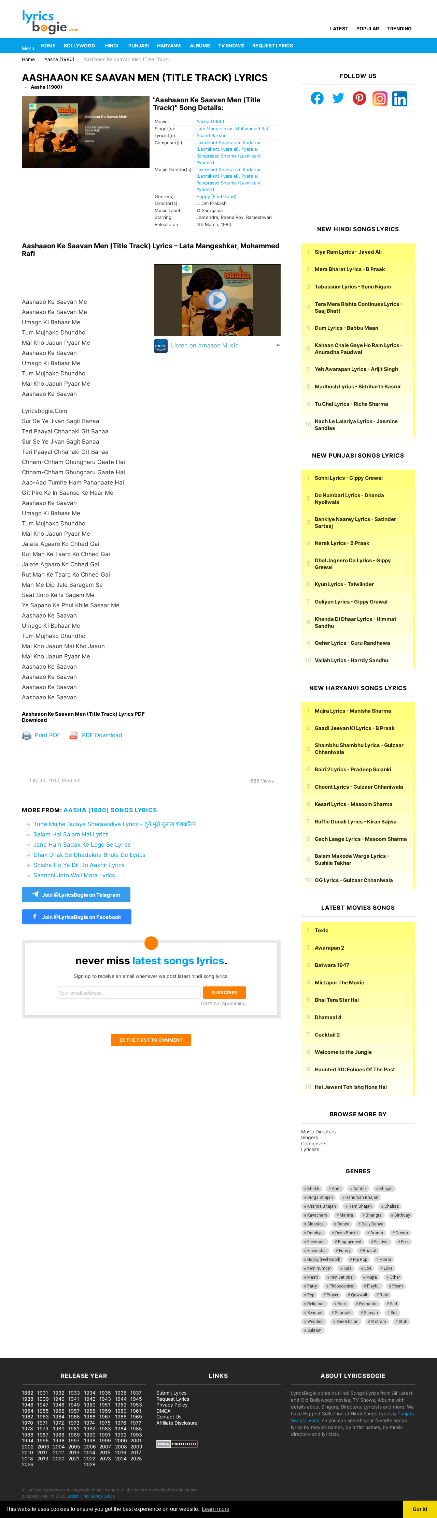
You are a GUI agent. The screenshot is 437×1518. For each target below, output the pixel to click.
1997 (74, 1440)
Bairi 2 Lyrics (353, 769)
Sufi (394, 1312)
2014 (89, 1452)
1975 (105, 1423)
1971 (42, 1423)
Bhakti (313, 1188)
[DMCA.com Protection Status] (177, 1446)
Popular (367, 28)
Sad (393, 1303)
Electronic (316, 1241)
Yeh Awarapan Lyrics (356, 369)
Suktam (314, 1330)
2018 (27, 1458)
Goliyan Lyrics (351, 601)
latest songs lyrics (178, 960)
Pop (310, 1295)
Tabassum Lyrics (353, 286)
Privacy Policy (172, 1405)
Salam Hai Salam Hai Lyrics (71, 834)
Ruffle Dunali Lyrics (356, 821)
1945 (136, 1399)
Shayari (371, 1312)
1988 (59, 1435)
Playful (373, 1286)
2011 (42, 1452)
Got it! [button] (420, 1509)
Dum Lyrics (346, 328)
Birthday (402, 1215)
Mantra (346, 1215)
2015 (105, 1452)
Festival (381, 1241)
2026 (27, 1464)
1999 (105, 1440)
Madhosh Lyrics (358, 386)
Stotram (378, 1321)
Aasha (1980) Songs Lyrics (110, 810)
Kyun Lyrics (344, 584)
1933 (74, 1393)
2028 (90, 1464)
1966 (90, 1416)
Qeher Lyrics (352, 643)
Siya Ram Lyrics (348, 252)
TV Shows (231, 45)
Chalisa (391, 1206)
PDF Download (101, 735)
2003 (43, 1446)
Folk (405, 1241)
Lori (367, 1268)
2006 (90, 1446)
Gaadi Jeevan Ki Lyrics (355, 728)
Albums (200, 45)
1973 (74, 1423)
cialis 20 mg (13, 1354)
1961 (135, 1411)
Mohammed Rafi (252, 128)
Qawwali (359, 1295)
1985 (136, 1428)
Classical (316, 1224)
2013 (74, 1452)
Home (48, 45)
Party (312, 1286)
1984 (121, 1428)
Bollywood (79, 45)
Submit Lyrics (171, 1393)
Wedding (315, 1321)
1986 (27, 1435)
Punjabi (138, 45)
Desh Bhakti (346, 1233)
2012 (58, 1452)
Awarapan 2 (329, 947)
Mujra (371, 1277)
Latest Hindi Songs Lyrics (91, 1496)
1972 (58, 1423)
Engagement (350, 1241)
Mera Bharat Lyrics (350, 269)
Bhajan (386, 1188)
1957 (74, 1411)
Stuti (403, 1321)
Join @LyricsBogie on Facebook (81, 917)
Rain (384, 1295)
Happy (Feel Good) (216, 196)
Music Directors (318, 1131)
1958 (90, 1411)
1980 (59, 1428)
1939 (43, 1399)
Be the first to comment (151, 1040)
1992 (120, 1435)
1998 (90, 1440)
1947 (42, 1405)
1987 (42, 1435)
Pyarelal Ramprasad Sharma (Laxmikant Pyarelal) (228, 155)
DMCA (163, 1411)
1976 (120, 1423)
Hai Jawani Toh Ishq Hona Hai (351, 1087)
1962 (27, 1416)
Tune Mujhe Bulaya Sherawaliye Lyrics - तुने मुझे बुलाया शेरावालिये (114, 824)
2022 (89, 1458)
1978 (27, 1428)
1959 (105, 1411)
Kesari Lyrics (354, 804)
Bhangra (374, 1215)
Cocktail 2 (327, 1034)
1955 (43, 1411)
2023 (105, 1458)
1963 (43, 1416)
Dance (343, 1224)
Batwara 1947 (332, 965)
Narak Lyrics (342, 543)
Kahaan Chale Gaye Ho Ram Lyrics (359, 348)
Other (395, 1277)
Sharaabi (343, 1312)
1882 (27, 1393)
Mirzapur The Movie (339, 982)
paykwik (97, 1354)
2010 (27, 1452)
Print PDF (46, 735)
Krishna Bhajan (321, 1206)
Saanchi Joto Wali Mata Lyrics (74, 875)
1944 (121, 1399)
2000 (121, 1440)
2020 (59, 1458)
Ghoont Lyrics (359, 787)
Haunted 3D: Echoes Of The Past (355, 1069)
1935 (105, 1393)
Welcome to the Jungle (343, 1052)
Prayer (332, 1295)
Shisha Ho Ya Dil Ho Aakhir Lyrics (79, 865)
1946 (27, 1405)
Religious (316, 1303)
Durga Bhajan (320, 1197)
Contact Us (168, 1416)
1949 (74, 1405)
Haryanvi (169, 45)
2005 (74, 1446)
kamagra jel (121, 1354)
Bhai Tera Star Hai (337, 1000)
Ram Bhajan (360, 1206)
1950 (90, 1405)
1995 (43, 1440)
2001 (136, 1440)
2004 (59, 1446)
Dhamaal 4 (328, 1017)
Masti (312, 1277)
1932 (58, 1393)
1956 (59, 1411)
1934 (90, 1393)
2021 (73, 1458)
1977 (135, 1423)
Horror (385, 1259)
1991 (104, 1435)
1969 (136, 1416)
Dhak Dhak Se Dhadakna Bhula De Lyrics (89, 854)
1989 (74, 1435)
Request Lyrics (272, 45)
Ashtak (360, 1188)
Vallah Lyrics (351, 660)
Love (388, 1268)
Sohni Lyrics (349, 478)
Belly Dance (372, 1224)
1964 (59, 1416)
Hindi (111, 45)
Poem (397, 1286)
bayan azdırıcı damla (63, 1354)
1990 (90, 1435)
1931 (42, 1393)
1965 (74, 1416)
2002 (27, 1446)
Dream (402, 1233)
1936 (121, 1393)
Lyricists (310, 1149)
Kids (347, 1268)
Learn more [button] (215, 1509)
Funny (344, 1250)
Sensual (314, 1312)
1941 (73, 1399)
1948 (59, 1405)
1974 (89, 1423)
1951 (104, 1405)
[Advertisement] (358, 166)
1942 (89, 1399)
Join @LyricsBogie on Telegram (81, 895)
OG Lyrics (354, 880)
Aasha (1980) (210, 121)
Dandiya (315, 1233)
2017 (135, 1452)
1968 (121, 1416)
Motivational (342, 1277)
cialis (33, 1354)
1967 (105, 1416)
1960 (121, 1411)
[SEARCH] (411, 46)
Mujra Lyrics (353, 711)
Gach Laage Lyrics (361, 839)
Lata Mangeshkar (214, 128)
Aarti (336, 1188)
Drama (376, 1233)
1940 (59, 1399)
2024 (121, 1458)
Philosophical (341, 1286)
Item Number (319, 1268)
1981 (73, 1428)
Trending (399, 28)
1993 (136, 1435)
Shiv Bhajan (347, 1321)
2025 (136, 1458)
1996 (59, 1440)
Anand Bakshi (210, 135)
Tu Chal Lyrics (351, 404)
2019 (42, 1458)
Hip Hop (360, 1259)
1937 (136, 1393)
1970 (27, 1423)
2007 (105, 1446)
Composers (313, 1143)
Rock (342, 1303)
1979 (42, 1428)
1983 (105, 1428)
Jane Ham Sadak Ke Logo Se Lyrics (82, 844)
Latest (339, 28)
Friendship (316, 1250)
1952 (120, 1405)
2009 (136, 1446)
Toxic (321, 930)
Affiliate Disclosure (176, 1423)
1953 (136, 1405)
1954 (27, 1411)
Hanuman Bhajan (362, 1197)
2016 (120, 1452)
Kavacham (317, 1215)
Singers (309, 1137)
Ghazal (369, 1250)
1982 (89, 1428)
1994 (27, 1440)
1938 (27, 1399)
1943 (105, 1399)
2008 (121, 1446)
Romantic (368, 1303)
